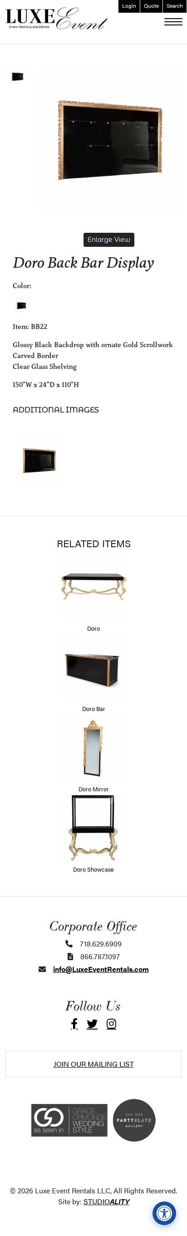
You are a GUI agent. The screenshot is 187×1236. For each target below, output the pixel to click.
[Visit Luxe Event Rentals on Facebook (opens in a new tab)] (74, 1023)
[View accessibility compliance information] (164, 1213)
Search (175, 5)
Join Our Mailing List (94, 1064)
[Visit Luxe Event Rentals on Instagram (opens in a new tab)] (111, 1023)
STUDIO (106, 1201)
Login (129, 5)
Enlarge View (109, 239)
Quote (151, 5)
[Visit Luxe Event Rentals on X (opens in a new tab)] (92, 1023)
